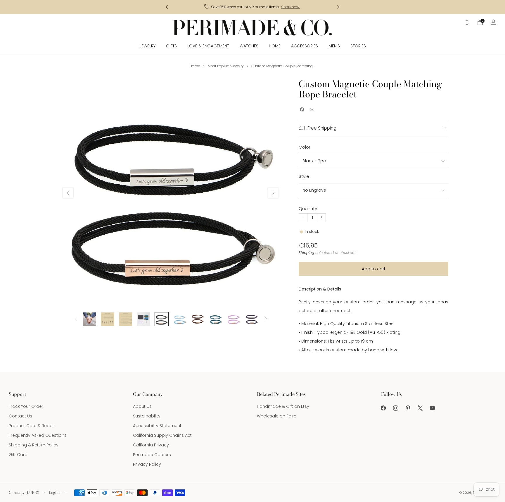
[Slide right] (265, 319)
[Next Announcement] (338, 7)
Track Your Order (26, 406)
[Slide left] (75, 319)
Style (304, 176)
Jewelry (147, 46)
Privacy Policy (147, 464)
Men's (334, 46)
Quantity (308, 208)
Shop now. (290, 7)
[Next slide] (273, 193)
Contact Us (20, 416)
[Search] (467, 22)
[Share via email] (312, 109)
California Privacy (151, 445)
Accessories (304, 46)
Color (304, 147)
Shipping (306, 252)
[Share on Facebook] (302, 109)
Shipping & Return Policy (33, 445)
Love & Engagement (208, 46)
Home (275, 46)
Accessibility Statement (157, 426)
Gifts (171, 46)
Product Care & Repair (32, 426)
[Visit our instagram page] (396, 408)
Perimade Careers (152, 455)
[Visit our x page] (420, 408)
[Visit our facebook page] (383, 408)
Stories (358, 46)
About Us (142, 406)
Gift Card (18, 455)
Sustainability (146, 416)
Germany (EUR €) (24, 492)
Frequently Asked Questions (38, 435)
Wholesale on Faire (276, 416)
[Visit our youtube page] (432, 408)
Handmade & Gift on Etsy (283, 406)
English (55, 492)
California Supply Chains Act (162, 435)
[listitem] (252, 7)
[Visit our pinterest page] (408, 408)
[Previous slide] (68, 193)
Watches (249, 46)
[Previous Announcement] (167, 7)
